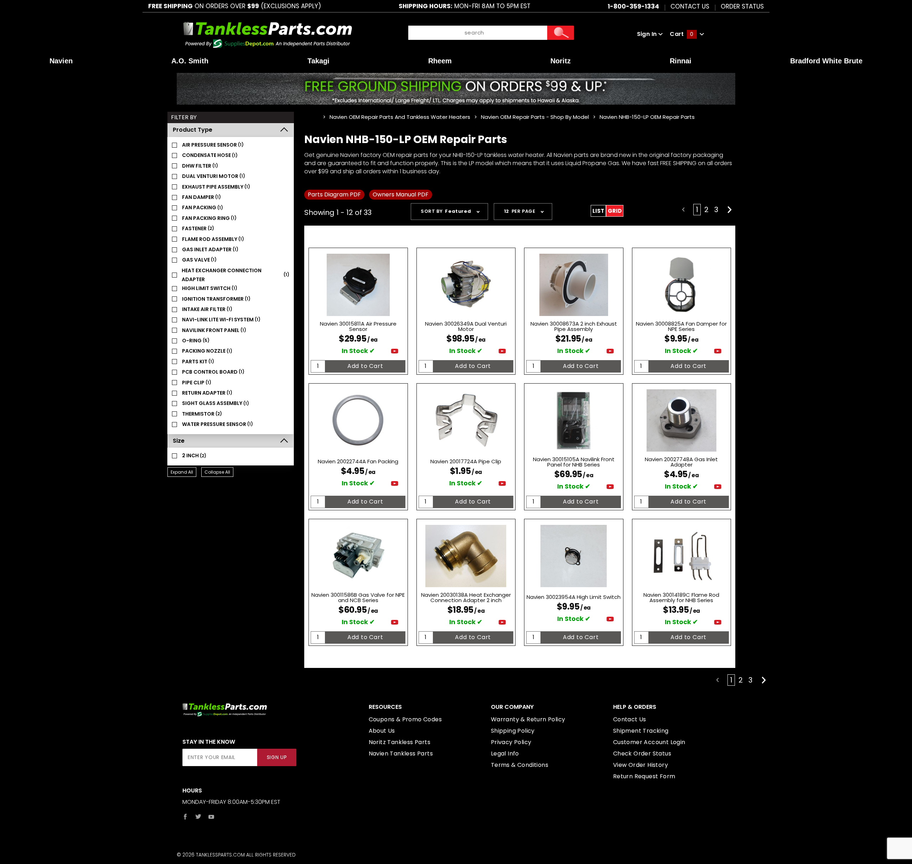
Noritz (560, 61)
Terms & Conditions (519, 765)
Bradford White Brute (826, 61)
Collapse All (217, 472)
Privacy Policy (511, 742)
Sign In (647, 34)
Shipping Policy (513, 731)
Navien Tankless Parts (401, 753)
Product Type (192, 130)
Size (179, 441)
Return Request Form (644, 776)
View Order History (640, 765)
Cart (681, 34)
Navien (61, 61)
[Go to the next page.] (729, 209)
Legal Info (505, 753)
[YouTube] (211, 817)
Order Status (742, 6)
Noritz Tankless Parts (399, 742)
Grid (615, 211)
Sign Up (277, 757)
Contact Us (689, 6)
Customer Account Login (649, 742)
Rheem (440, 61)
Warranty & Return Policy (528, 719)
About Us (382, 731)
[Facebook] (185, 817)
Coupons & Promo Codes (405, 719)
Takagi (318, 61)
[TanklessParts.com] (267, 34)
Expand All (182, 472)
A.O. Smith (189, 61)
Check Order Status (642, 753)
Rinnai (680, 61)
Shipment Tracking (641, 731)
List (598, 211)
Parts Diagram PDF (334, 194)
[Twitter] (198, 817)
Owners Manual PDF (401, 194)
